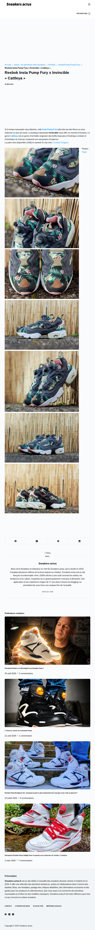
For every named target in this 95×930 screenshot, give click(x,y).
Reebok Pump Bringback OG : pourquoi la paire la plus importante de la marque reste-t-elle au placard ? (41, 793)
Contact (8, 906)
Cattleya (14, 136)
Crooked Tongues (60, 142)
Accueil (8, 65)
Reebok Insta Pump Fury (69, 65)
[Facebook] (15, 541)
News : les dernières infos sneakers (29, 65)
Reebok (51, 65)
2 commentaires (26, 673)
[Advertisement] (47, 37)
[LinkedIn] (79, 541)
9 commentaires (27, 798)
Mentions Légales (53, 906)
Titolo (84, 152)
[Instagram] (13, 914)
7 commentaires (25, 861)
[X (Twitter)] (37, 541)
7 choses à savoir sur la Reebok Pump (18, 731)
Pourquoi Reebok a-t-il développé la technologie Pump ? (24, 668)
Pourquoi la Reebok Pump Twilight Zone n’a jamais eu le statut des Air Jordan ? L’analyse (36, 855)
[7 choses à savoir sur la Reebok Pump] (47, 703)
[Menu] (89, 4)
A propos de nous (22, 906)
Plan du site (38, 906)
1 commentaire (25, 736)
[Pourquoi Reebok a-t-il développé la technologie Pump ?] (47, 641)
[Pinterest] (58, 541)
